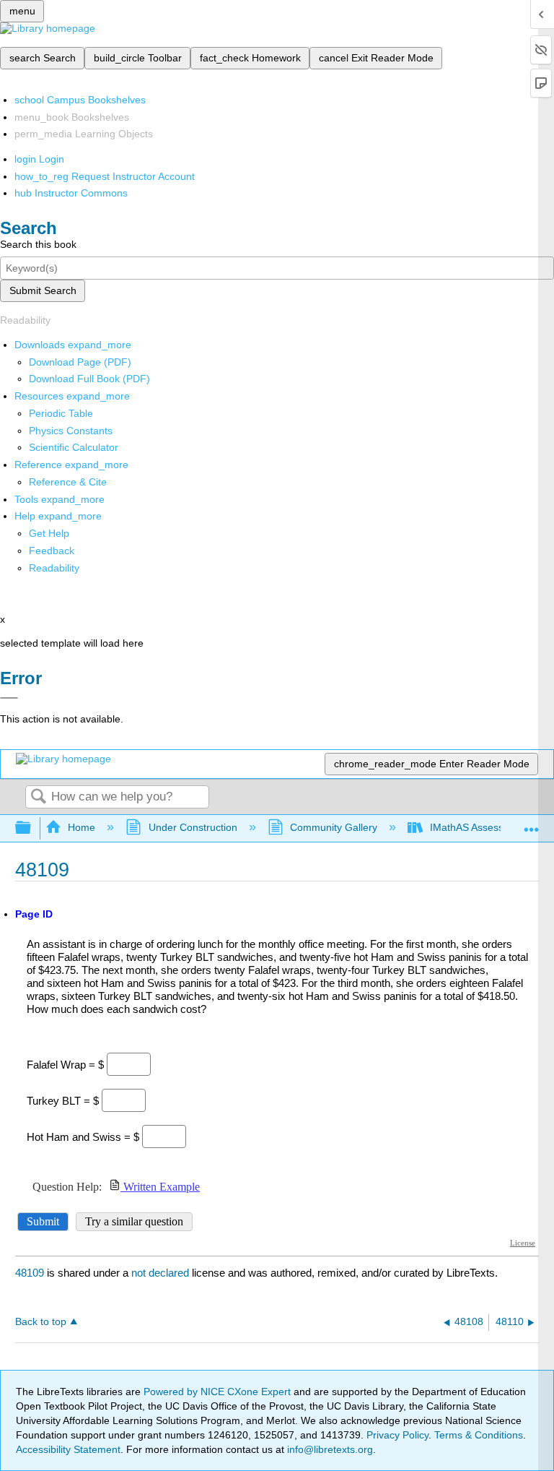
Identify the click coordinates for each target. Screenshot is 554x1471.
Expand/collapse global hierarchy (32, 828)
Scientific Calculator (73, 447)
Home (81, 827)
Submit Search (42, 290)
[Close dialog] (9, 698)
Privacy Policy (397, 1435)
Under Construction (192, 827)
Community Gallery (333, 827)
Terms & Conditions (478, 1435)
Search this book (38, 244)
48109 (29, 1273)
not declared (161, 1273)
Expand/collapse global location (532, 824)
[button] (51, 550)
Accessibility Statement (68, 1449)
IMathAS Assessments (481, 827)
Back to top (40, 1321)
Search (38, 797)
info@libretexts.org (328, 1449)
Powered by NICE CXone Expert (219, 1391)
